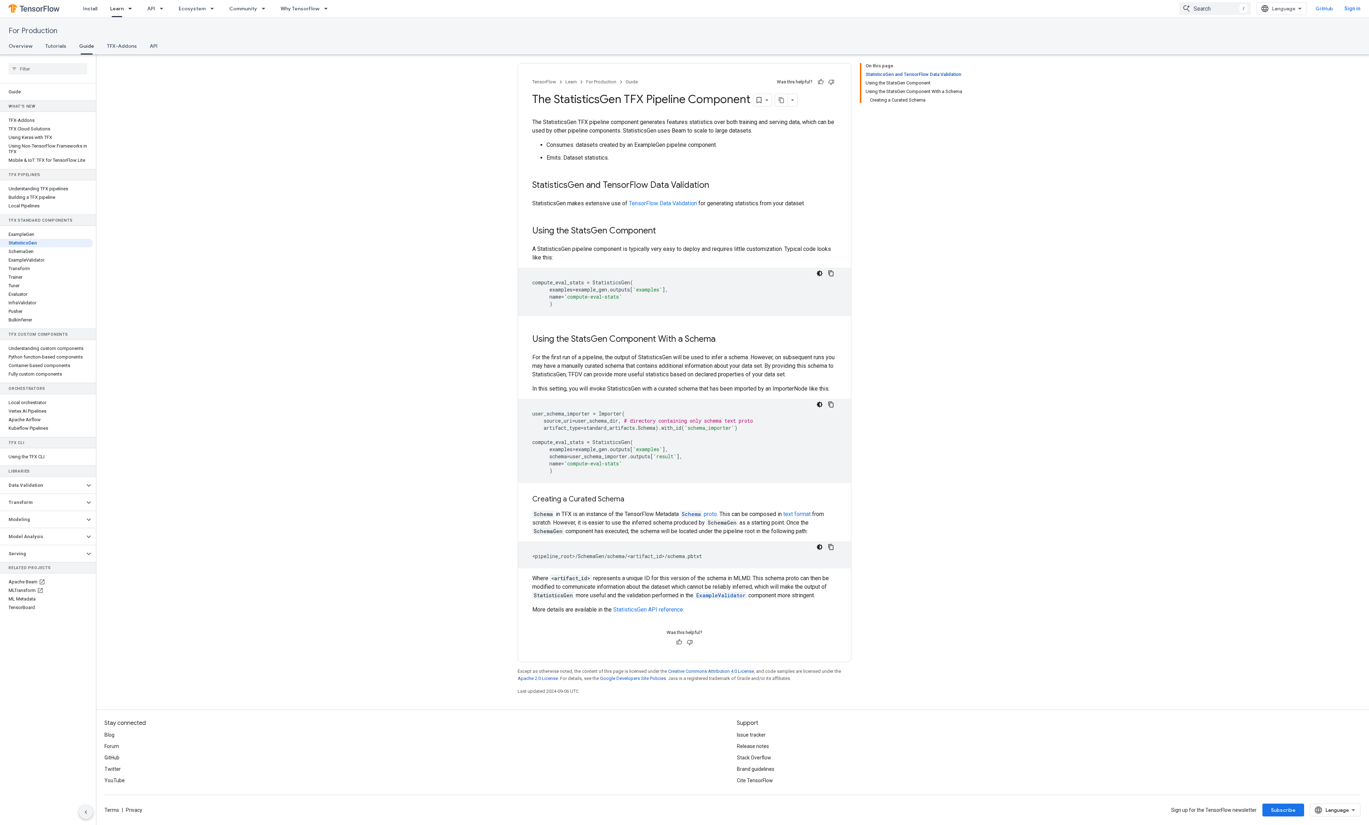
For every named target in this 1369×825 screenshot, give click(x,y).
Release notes (753, 746)
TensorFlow (544, 81)
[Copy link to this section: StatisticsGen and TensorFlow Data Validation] (716, 185)
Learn (117, 8)
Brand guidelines (755, 769)
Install (90, 8)
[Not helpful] (831, 82)
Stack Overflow (754, 757)
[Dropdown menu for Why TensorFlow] (328, 8)
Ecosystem (192, 8)
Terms (111, 810)
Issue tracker (751, 735)
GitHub (1324, 8)
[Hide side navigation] (86, 812)
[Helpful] (820, 82)
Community (243, 8)
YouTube (114, 780)
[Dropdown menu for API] (163, 8)
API (151, 8)
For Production (33, 30)
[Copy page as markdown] (781, 100)
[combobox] (1215, 8)
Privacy (134, 810)
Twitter (112, 769)
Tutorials (55, 46)
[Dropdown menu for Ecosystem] (214, 8)
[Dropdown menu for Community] (265, 8)
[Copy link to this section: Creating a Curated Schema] (631, 499)
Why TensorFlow (300, 8)
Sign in (1352, 8)
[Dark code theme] (819, 273)
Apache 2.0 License (538, 678)
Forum (111, 746)
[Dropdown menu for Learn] (132, 8)
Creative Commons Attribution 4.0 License (711, 671)
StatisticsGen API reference (648, 609)
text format (797, 514)
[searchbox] (48, 68)
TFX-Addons (122, 46)
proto (699, 514)
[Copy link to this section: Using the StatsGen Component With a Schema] (723, 339)
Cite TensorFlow (755, 780)
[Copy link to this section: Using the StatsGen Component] (663, 231)
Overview (20, 46)
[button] (42, 485)
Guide (86, 46)
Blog (109, 735)
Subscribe (1283, 810)
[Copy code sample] (831, 273)
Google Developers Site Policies (633, 678)
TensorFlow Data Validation (663, 203)
